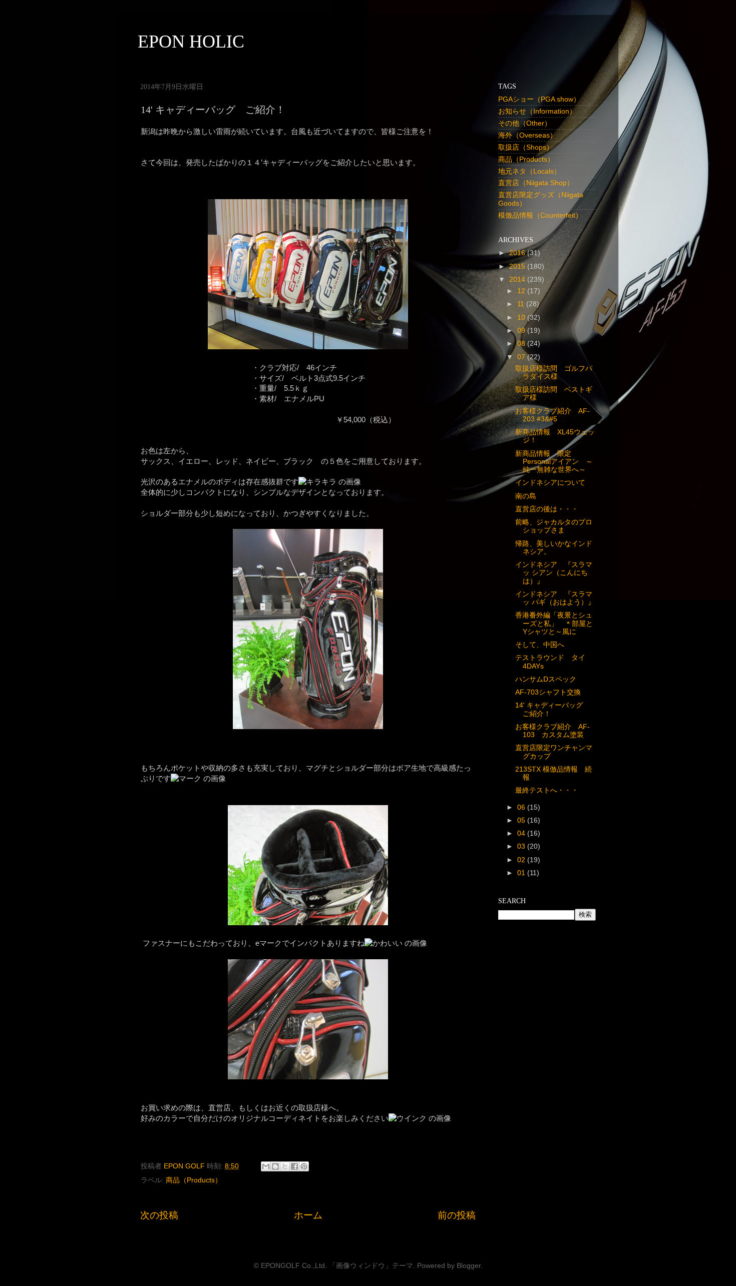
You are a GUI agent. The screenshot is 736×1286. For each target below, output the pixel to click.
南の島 (525, 496)
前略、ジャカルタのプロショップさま (553, 526)
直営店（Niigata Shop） (536, 183)
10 (522, 317)
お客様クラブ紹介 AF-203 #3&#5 (552, 415)
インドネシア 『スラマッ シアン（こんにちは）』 (553, 572)
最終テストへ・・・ (546, 790)
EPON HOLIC (191, 42)
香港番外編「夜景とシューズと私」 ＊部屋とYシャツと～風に (554, 623)
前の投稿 (457, 1215)
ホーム (308, 1215)
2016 (518, 253)
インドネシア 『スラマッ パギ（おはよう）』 (555, 598)
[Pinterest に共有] (304, 1166)
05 (522, 820)
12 (522, 291)
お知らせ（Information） (537, 111)
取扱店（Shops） (525, 147)
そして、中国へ (539, 645)
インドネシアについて (550, 482)
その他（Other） (524, 123)
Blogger (469, 1265)
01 (522, 873)
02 (522, 860)
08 (522, 343)
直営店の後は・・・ (546, 509)
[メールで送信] (266, 1166)
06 (522, 807)
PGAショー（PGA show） (539, 99)
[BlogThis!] (275, 1166)
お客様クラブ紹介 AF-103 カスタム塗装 (552, 731)
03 (522, 846)
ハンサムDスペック (545, 679)
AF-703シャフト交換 (548, 692)
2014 (518, 279)
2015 (518, 266)
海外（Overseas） (527, 135)
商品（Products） (194, 1180)
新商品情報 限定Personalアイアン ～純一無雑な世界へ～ (554, 461)
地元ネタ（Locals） (529, 171)
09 (522, 330)
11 (521, 304)
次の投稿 (159, 1215)
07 (522, 357)
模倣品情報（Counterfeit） (540, 215)
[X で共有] (285, 1166)
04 (522, 833)
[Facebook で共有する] (294, 1166)
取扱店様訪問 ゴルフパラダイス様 (553, 372)
